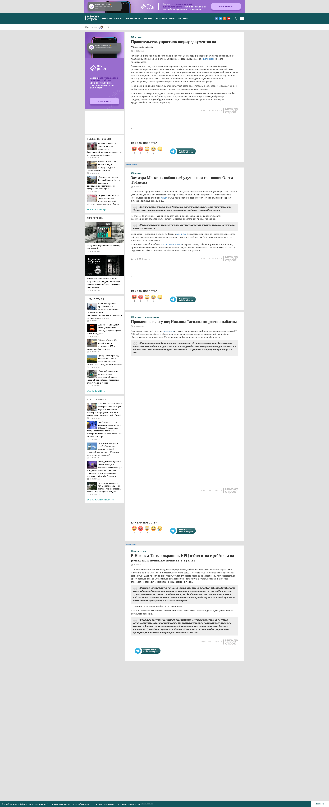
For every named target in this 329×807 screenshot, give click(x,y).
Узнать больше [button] (147, 804)
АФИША (118, 18)
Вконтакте (216, 18)
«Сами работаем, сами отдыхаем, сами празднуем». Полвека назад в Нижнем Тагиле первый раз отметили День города (103, 377)
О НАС (172, 18)
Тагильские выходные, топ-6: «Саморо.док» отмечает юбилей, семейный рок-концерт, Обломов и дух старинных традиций (103, 449)
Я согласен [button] (320, 804)
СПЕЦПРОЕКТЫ (132, 18)
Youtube (228, 18)
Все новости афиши (98, 499)
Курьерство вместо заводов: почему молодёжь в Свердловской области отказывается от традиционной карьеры (104, 149)
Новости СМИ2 (131, 165)
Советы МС (148, 18)
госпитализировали (172, 244)
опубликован (207, 58)
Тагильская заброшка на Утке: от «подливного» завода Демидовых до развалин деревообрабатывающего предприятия (103, 282)
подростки (168, 331)
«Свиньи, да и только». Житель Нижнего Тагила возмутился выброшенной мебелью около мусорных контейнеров (103, 183)
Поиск (235, 18)
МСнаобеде (161, 18)
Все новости (94, 209)
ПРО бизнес (183, 18)
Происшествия (151, 317)
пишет (164, 197)
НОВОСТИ (107, 18)
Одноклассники (224, 18)
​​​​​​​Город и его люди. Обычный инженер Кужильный (104, 247)
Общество (136, 37)
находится (181, 234)
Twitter (220, 18)
